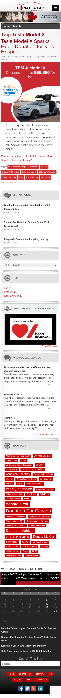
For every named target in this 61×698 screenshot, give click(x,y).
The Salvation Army (13, 556)
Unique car (45, 177)
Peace (25, 551)
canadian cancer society (33, 469)
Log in (7, 288)
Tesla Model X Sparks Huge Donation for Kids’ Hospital (28, 47)
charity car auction (35, 484)
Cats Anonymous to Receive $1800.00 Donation (26, 651)
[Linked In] (40, 690)
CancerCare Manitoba (26, 479)
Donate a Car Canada (28, 511)
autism (23, 461)
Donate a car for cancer (15, 517)
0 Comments (11, 182)
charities (9, 484)
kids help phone (30, 547)
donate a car (17, 504)
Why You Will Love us (27, 358)
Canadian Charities (18, 474)
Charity (40, 674)
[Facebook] (21, 690)
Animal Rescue (42, 456)
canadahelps (12, 469)
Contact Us (41, 680)
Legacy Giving (12, 551)
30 (55, 611)
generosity (12, 542)
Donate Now (25, 674)
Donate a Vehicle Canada (17, 537)
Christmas (31, 494)
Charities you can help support (34, 308)
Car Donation (46, 479)
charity (19, 484)
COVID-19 (44, 494)
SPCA (34, 551)
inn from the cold (40, 542)
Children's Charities (10, 172)
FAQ (50, 674)
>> (49, 385)
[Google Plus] (34, 690)
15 (47, 604)
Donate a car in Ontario (37, 521)
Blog (29, 57)
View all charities (49, 346)
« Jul (3, 622)
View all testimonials (47, 435)
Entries (10, 292)
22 (47, 607)
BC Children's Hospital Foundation (23, 167)
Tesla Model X (32, 177)
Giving (25, 542)
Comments (13, 296)
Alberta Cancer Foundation (18, 456)
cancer (9, 479)
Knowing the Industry (41, 57)
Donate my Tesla (9, 177)
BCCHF (44, 167)
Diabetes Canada (13, 499)
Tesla (21, 177)
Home (6, 26)
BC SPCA (40, 465)
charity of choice (19, 489)
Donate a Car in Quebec (15, 526)
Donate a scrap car (37, 526)
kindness (44, 547)
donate (27, 499)
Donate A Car (30, 6)
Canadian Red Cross (43, 474)
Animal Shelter (11, 461)
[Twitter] (27, 690)
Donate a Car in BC (14, 521)
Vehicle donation (31, 556)
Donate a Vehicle (20, 531)
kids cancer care (12, 547)
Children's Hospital (47, 172)
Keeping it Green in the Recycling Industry (26, 239)
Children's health (28, 172)
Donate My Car (43, 536)
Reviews (18, 680)
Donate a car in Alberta (39, 517)
